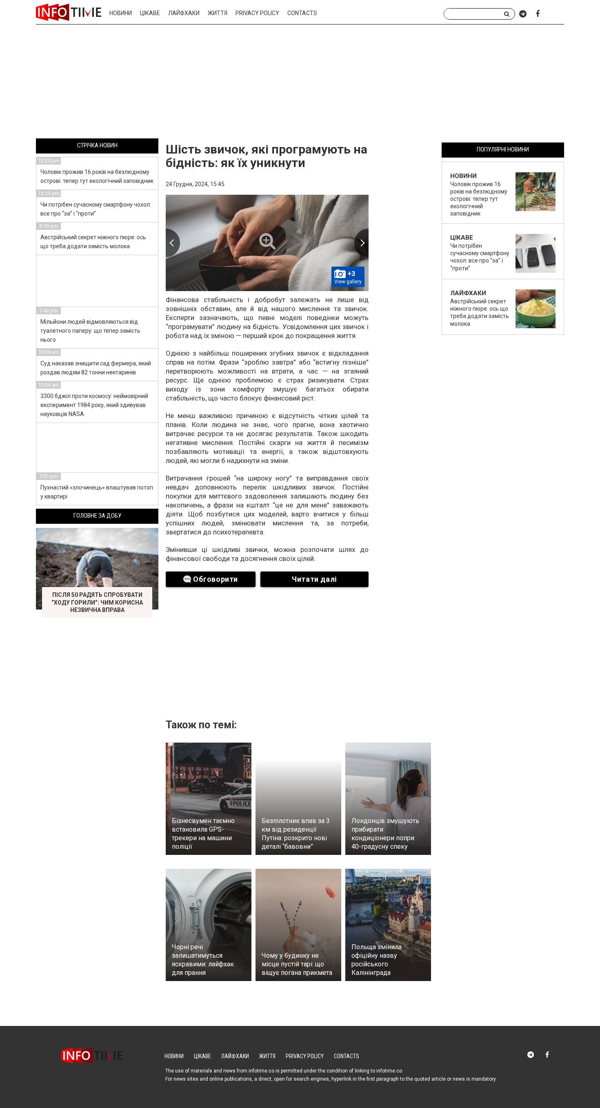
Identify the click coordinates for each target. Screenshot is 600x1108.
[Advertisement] (300, 83)
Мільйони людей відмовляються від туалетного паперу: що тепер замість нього (90, 330)
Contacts (302, 13)
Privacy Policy (257, 13)
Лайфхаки (184, 13)
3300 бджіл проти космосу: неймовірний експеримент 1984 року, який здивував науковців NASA (94, 405)
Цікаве (150, 13)
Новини (120, 13)
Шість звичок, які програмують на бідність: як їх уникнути (266, 156)
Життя (217, 13)
